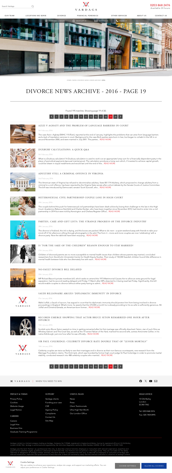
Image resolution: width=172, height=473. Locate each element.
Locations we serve (36, 16)
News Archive (95, 80)
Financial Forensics (87, 16)
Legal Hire (14, 424)
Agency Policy (51, 410)
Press (72, 402)
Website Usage (17, 406)
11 (86, 117)
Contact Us (161, 16)
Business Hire (16, 428)
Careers (13, 421)
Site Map (49, 421)
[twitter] (145, 381)
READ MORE (105, 139)
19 (111, 117)
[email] (155, 381)
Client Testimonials (78, 406)
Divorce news (83, 80)
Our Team (9, 16)
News (75, 80)
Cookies (14, 402)
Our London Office (78, 413)
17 (101, 117)
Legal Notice (16, 410)
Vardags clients (52, 399)
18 (106, 117)
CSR (47, 406)
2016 (103, 80)
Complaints (50, 413)
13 (91, 117)
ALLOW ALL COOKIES (154, 466)
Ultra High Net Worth (79, 410)
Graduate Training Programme (23, 432)
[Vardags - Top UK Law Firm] (86, 10)
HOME (69, 80)
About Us (141, 16)
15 (96, 117)
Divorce (61, 16)
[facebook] (140, 381)
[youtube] (150, 381)
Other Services (119, 16)
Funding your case (53, 402)
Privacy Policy (16, 399)
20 (115, 117)
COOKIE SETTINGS (127, 466)
